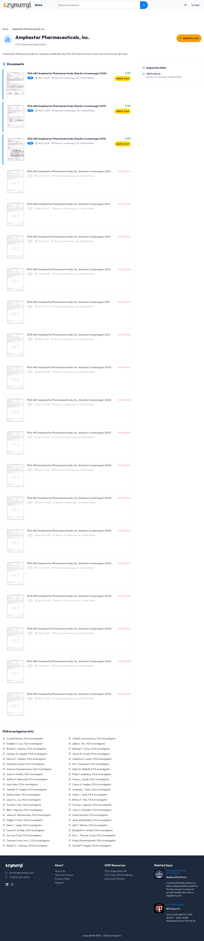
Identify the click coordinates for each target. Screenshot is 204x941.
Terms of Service (64, 874)
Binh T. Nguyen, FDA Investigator (24, 809)
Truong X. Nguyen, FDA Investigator (92, 804)
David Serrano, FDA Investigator (90, 815)
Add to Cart (123, 78)
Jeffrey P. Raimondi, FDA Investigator (27, 779)
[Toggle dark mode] (185, 5)
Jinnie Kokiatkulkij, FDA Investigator (92, 820)
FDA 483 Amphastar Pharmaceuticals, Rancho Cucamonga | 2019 (66, 106)
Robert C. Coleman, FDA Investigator (27, 845)
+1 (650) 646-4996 (19, 877)
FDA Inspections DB (116, 871)
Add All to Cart (191, 38)
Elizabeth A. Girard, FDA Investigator (92, 830)
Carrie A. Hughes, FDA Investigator (91, 784)
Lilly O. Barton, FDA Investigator (90, 825)
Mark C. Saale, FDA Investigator (24, 825)
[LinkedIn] (7, 884)
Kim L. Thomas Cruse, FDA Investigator (94, 835)
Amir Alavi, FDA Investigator (22, 784)
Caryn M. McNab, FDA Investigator (25, 830)
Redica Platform (176, 877)
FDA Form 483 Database (119, 874)
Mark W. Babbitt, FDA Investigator (91, 769)
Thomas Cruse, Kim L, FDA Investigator (28, 840)
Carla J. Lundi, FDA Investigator (89, 794)
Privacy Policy (62, 878)
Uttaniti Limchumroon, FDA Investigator (94, 738)
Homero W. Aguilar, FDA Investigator (26, 753)
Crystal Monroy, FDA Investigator (24, 738)
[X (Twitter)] (12, 884)
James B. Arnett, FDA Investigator (91, 753)
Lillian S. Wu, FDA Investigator (88, 743)
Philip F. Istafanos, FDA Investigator (91, 774)
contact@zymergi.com (21, 872)
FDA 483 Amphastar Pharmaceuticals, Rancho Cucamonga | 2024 (67, 73)
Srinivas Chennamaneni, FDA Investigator (29, 769)
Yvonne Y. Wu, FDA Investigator (23, 804)
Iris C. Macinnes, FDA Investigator (90, 764)
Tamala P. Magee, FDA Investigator (91, 845)
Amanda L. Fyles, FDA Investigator (91, 789)
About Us (60, 871)
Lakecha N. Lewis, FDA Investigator (92, 758)
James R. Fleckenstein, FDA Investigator (28, 815)
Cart (196, 5)
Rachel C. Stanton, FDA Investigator (26, 748)
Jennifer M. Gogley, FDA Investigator (26, 789)
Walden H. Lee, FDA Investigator (24, 743)
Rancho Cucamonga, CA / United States (74, 77)
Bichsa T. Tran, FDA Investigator (89, 799)
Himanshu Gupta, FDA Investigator (25, 764)
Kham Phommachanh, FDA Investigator (94, 840)
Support (59, 882)
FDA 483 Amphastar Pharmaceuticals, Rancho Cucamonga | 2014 (66, 138)
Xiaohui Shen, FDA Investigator (23, 794)
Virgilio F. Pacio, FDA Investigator (24, 820)
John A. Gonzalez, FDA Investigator (92, 809)
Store (38, 5)
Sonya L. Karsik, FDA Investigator (90, 779)
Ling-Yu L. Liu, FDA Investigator (23, 799)
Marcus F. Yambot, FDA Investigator (26, 758)
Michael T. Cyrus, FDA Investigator (91, 748)
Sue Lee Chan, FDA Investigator (24, 835)
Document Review (115, 878)
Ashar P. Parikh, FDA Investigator (24, 774)
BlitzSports (173, 908)
